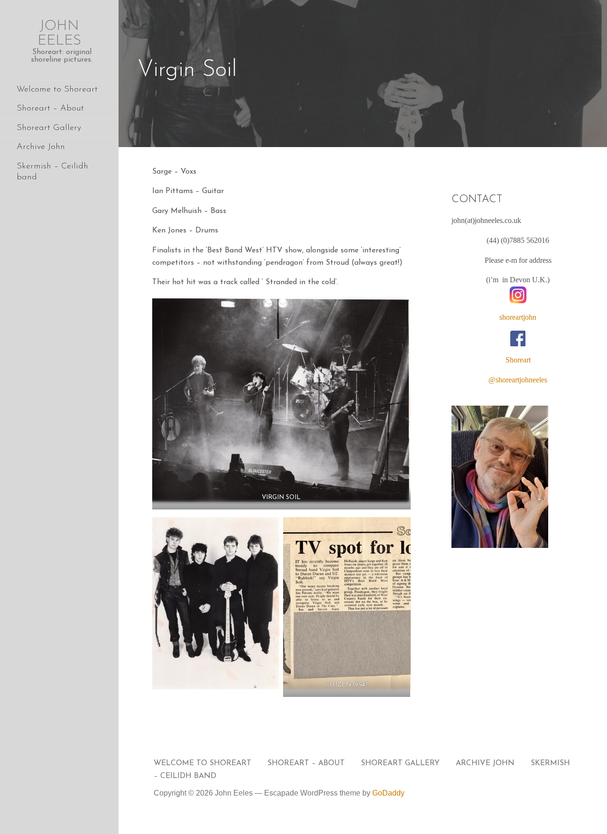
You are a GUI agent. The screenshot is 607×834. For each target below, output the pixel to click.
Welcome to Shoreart (57, 89)
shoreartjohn (517, 317)
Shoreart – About (50, 108)
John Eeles (59, 33)
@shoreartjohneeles (517, 380)
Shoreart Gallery (49, 128)
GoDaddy (388, 793)
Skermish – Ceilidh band (52, 172)
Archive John (41, 147)
